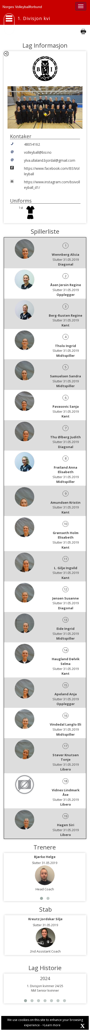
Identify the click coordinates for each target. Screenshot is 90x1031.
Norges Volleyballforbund (22, 7)
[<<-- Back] (6, 53)
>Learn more (51, 1025)
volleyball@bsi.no (38, 152)
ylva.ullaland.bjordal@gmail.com (49, 160)
